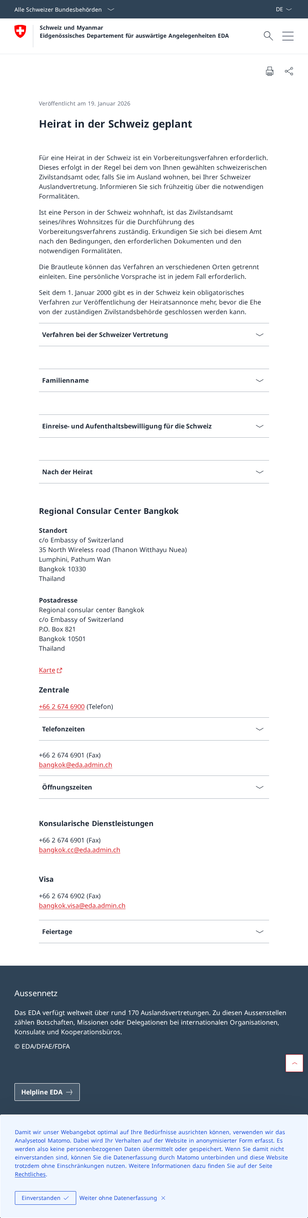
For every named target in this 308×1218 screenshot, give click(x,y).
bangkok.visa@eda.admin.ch (82, 905)
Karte (47, 670)
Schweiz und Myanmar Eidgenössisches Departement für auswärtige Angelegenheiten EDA (134, 31)
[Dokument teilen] (288, 71)
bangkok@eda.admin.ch (75, 764)
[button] (294, 1063)
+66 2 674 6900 (62, 706)
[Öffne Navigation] (288, 36)
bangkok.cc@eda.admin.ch (79, 849)
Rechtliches (30, 1174)
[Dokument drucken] (269, 71)
